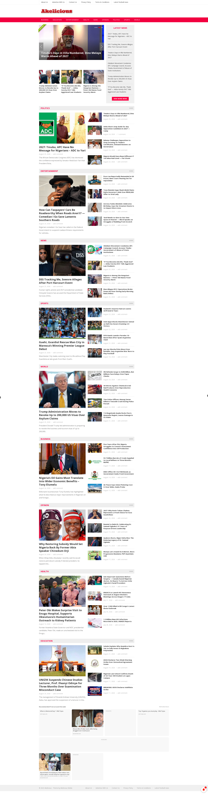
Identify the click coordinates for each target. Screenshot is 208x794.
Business (44, 20)
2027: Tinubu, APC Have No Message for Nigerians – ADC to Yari (120, 36)
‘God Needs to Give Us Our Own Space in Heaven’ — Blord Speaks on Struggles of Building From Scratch (118, 219)
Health (86, 20)
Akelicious (48, 788)
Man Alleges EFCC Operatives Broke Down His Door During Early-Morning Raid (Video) (118, 291)
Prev (41, 47)
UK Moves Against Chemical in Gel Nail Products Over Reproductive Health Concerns (117, 388)
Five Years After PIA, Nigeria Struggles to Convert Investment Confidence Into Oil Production (117, 446)
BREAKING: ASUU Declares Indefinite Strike (118, 688)
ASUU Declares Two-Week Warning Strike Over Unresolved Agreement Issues (117, 662)
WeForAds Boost (164, 707)
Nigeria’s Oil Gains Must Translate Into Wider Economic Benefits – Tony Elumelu (61, 481)
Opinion (105, 20)
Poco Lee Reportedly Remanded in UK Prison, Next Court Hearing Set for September (118, 178)
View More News (120, 99)
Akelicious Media (66, 788)
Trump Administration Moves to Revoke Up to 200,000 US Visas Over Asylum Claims (48, 89)
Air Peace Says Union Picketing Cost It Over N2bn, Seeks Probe (118, 486)
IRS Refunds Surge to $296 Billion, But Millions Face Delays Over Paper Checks (118, 374)
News (95, 20)
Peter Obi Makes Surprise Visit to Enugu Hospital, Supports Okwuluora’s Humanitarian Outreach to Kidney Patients (60, 615)
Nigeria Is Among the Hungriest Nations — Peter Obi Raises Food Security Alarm (92, 89)
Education (57, 20)
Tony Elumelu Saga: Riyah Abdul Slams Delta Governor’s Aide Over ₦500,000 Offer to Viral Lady (118, 192)
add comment (58, 154)
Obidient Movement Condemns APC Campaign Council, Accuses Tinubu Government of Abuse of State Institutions (71, 61)
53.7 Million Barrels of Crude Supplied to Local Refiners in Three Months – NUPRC (118, 460)
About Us (44, 2)
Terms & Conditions (102, 2)
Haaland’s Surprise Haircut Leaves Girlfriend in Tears (117, 310)
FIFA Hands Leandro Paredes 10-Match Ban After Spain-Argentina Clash (117, 337)
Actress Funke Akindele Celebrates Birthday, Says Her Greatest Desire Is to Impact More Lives (118, 206)
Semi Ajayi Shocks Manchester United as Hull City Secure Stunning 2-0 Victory (118, 324)
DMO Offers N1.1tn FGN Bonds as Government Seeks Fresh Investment (118, 473)
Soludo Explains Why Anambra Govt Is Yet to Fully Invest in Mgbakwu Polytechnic (118, 648)
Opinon (45, 505)
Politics (116, 20)
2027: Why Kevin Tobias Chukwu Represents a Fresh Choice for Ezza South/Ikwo (117, 512)
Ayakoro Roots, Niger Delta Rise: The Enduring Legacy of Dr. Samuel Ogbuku (118, 540)
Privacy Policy (86, 2)
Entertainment (72, 20)
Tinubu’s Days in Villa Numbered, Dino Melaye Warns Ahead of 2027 (120, 55)
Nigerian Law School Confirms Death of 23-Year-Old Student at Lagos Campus (118, 676)
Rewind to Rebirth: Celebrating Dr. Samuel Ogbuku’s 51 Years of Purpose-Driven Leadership (117, 526)
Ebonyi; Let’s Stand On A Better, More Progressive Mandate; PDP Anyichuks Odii (118, 554)
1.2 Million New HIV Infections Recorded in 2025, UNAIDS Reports (117, 620)
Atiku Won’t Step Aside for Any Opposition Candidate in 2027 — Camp (116, 129)
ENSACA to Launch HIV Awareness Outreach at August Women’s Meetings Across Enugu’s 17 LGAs (117, 594)
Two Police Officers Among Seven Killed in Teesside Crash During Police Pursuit (118, 401)
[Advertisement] (129, 11)
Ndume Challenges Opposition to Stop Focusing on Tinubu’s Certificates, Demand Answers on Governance (117, 143)
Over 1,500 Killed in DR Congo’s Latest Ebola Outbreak (118, 607)
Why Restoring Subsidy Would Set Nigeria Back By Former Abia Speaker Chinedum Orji (61, 547)
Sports (127, 20)
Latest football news (121, 2)
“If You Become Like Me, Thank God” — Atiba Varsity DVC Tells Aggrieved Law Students (71, 89)
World (137, 20)
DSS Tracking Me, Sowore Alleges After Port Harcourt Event (60, 281)
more (131, 108)
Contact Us (73, 2)
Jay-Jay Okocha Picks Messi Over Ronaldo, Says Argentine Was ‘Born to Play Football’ (118, 351)
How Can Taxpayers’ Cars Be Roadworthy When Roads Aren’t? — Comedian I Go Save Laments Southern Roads (62, 215)
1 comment (122, 134)
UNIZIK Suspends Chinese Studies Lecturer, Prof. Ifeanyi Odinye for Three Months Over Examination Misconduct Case (60, 685)
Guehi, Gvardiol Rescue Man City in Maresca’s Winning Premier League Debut (61, 345)
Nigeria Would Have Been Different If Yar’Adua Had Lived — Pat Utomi (118, 157)
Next (102, 47)
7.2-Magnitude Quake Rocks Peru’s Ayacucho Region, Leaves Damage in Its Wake (118, 415)
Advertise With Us (58, 2)
